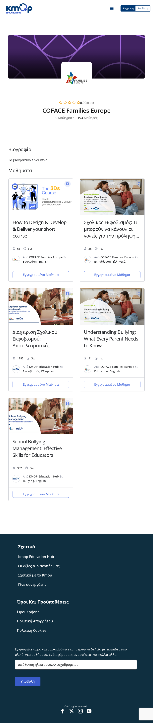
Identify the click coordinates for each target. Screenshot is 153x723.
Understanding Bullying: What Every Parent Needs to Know (111, 339)
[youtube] (89, 711)
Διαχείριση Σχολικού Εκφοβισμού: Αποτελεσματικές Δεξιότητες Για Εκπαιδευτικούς (35, 345)
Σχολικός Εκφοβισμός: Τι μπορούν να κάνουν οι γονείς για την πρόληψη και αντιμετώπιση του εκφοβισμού (110, 235)
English (43, 261)
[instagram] (80, 711)
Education (30, 261)
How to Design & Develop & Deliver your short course (40, 229)
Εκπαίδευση (102, 261)
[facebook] (62, 711)
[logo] (19, 5)
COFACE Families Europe (46, 257)
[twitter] (71, 711)
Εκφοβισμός (31, 371)
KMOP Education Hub (44, 367)
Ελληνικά (119, 261)
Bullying (28, 481)
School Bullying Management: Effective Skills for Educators (37, 448)
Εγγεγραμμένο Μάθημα (41, 275)
